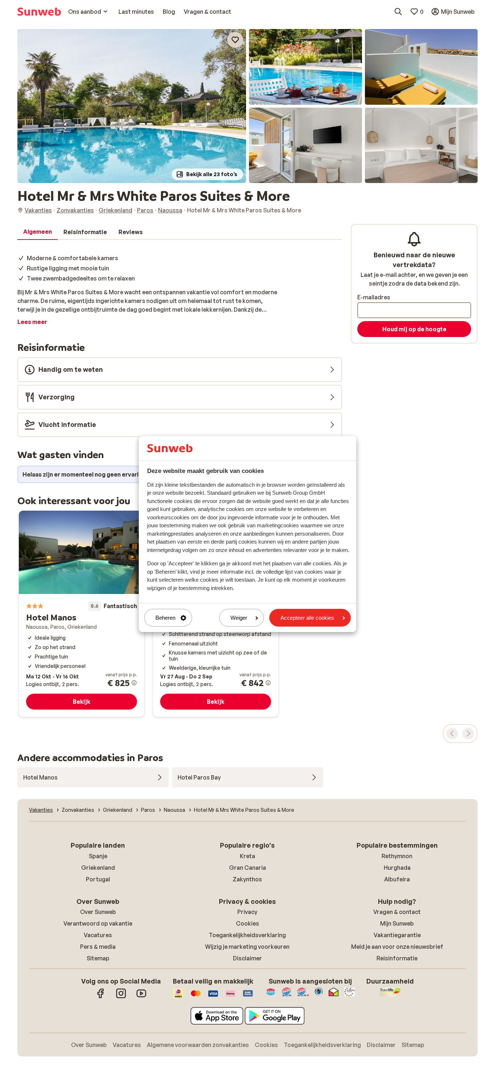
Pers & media (98, 946)
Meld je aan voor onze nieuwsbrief (397, 946)
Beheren (165, 618)
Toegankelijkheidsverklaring (247, 935)
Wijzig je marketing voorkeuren (247, 946)
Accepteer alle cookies (307, 618)
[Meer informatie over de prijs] (134, 683)
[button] (131, 106)
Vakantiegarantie (397, 935)
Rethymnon (397, 856)
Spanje (98, 856)
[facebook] (101, 997)
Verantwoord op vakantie (97, 923)
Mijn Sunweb (397, 923)
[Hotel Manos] (81, 614)
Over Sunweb (98, 911)
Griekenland (98, 867)
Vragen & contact (397, 911)
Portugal (98, 879)
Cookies (247, 923)
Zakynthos (247, 879)
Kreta (247, 856)
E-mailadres (373, 297)
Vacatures (98, 935)
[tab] (37, 232)
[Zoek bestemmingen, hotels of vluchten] (398, 11)
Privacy (247, 911)
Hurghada (397, 867)
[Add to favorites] (235, 40)
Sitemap (98, 958)
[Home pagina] (39, 11)
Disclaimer (247, 958)
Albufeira (397, 879)
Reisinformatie (397, 958)
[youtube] (141, 997)
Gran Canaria (247, 867)
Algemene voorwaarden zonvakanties (198, 1044)
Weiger (238, 618)
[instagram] (121, 997)
